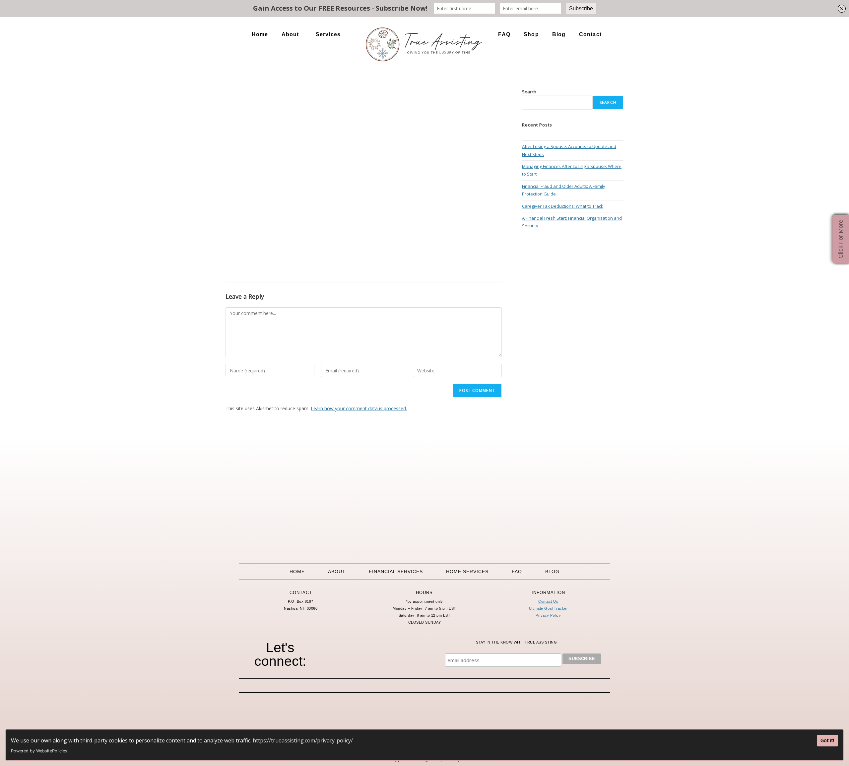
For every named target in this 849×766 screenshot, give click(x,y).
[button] (292, 34)
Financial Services (396, 571)
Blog (559, 34)
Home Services (467, 571)
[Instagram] (364, 660)
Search (529, 92)
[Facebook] (346, 660)
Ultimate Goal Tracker (548, 608)
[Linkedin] (400, 660)
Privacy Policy (548, 615)
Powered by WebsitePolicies (39, 750)
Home (260, 34)
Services (328, 34)
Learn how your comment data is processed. (359, 408)
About (290, 34)
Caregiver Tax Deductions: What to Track (562, 206)
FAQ (504, 34)
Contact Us (548, 601)
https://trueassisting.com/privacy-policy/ (303, 740)
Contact (590, 34)
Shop (531, 34)
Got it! (827, 740)
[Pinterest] (382, 660)
